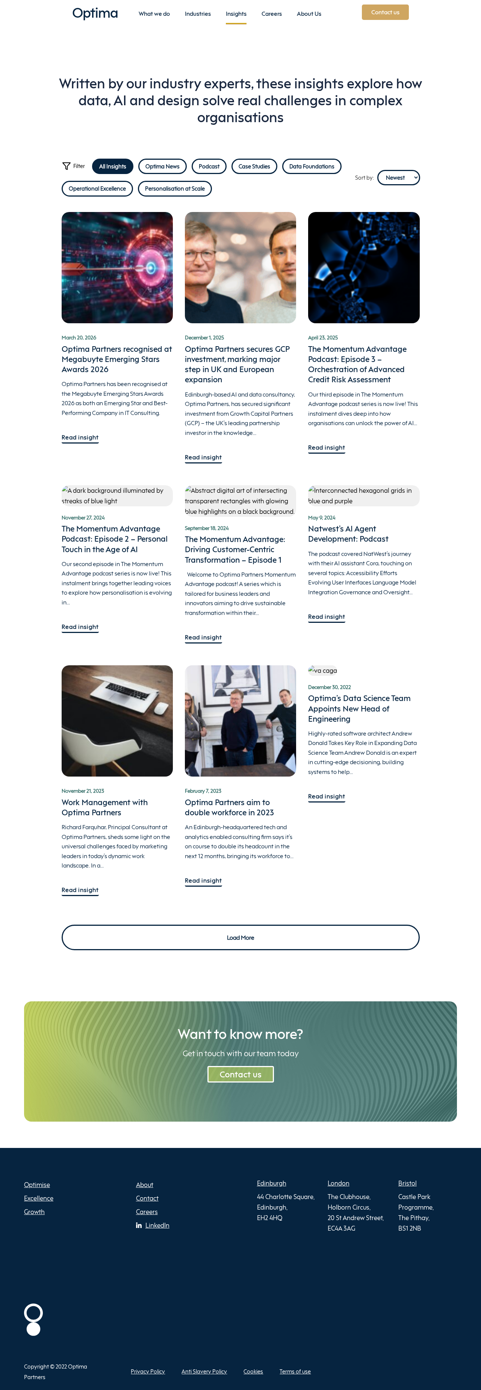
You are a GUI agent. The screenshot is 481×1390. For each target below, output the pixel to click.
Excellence (38, 1198)
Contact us (241, 1074)
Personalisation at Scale (175, 188)
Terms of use (295, 1371)
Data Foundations (311, 166)
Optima (95, 12)
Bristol (407, 1183)
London (338, 1183)
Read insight (80, 437)
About (144, 1184)
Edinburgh (271, 1183)
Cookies (253, 1371)
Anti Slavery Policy (204, 1371)
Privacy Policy (148, 1371)
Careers (147, 1211)
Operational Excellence (97, 188)
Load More (240, 937)
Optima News (162, 166)
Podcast (209, 166)
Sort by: (364, 177)
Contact (147, 1198)
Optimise (37, 1184)
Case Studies (254, 166)
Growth (34, 1211)
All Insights (112, 166)
